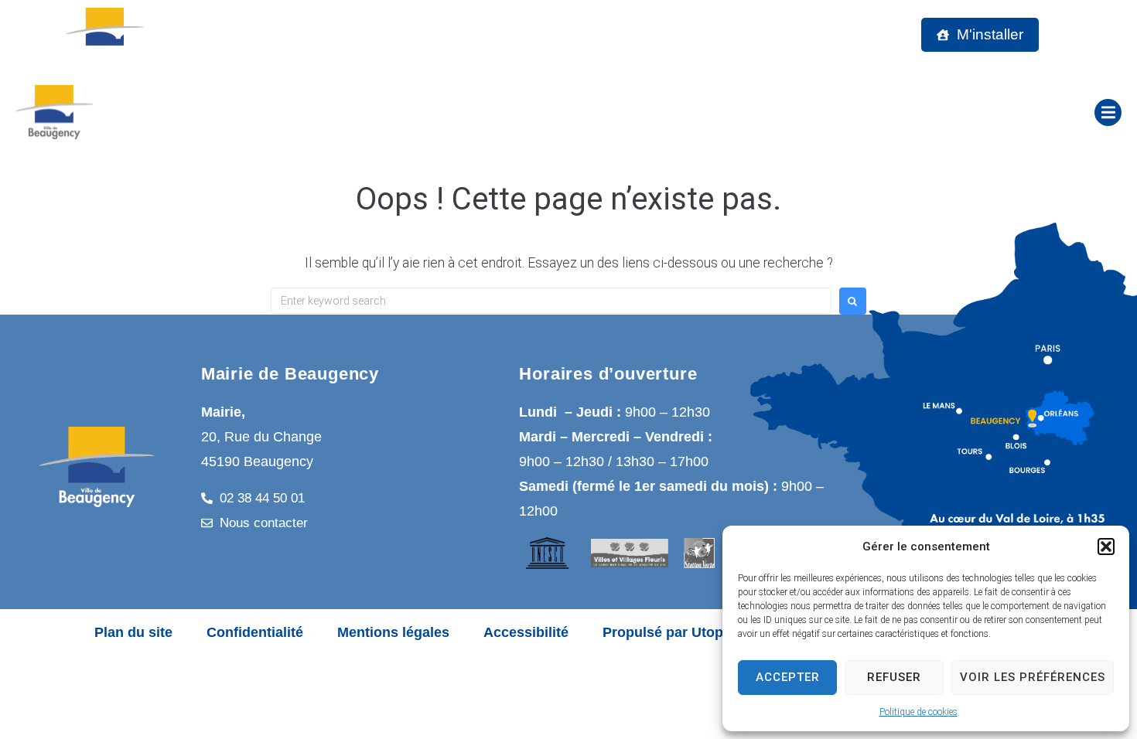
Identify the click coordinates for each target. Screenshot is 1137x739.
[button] (1106, 546)
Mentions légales (393, 632)
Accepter (788, 677)
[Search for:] (551, 301)
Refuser (894, 677)
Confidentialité (255, 632)
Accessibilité (525, 632)
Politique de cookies (918, 712)
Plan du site (133, 632)
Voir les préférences (1032, 677)
